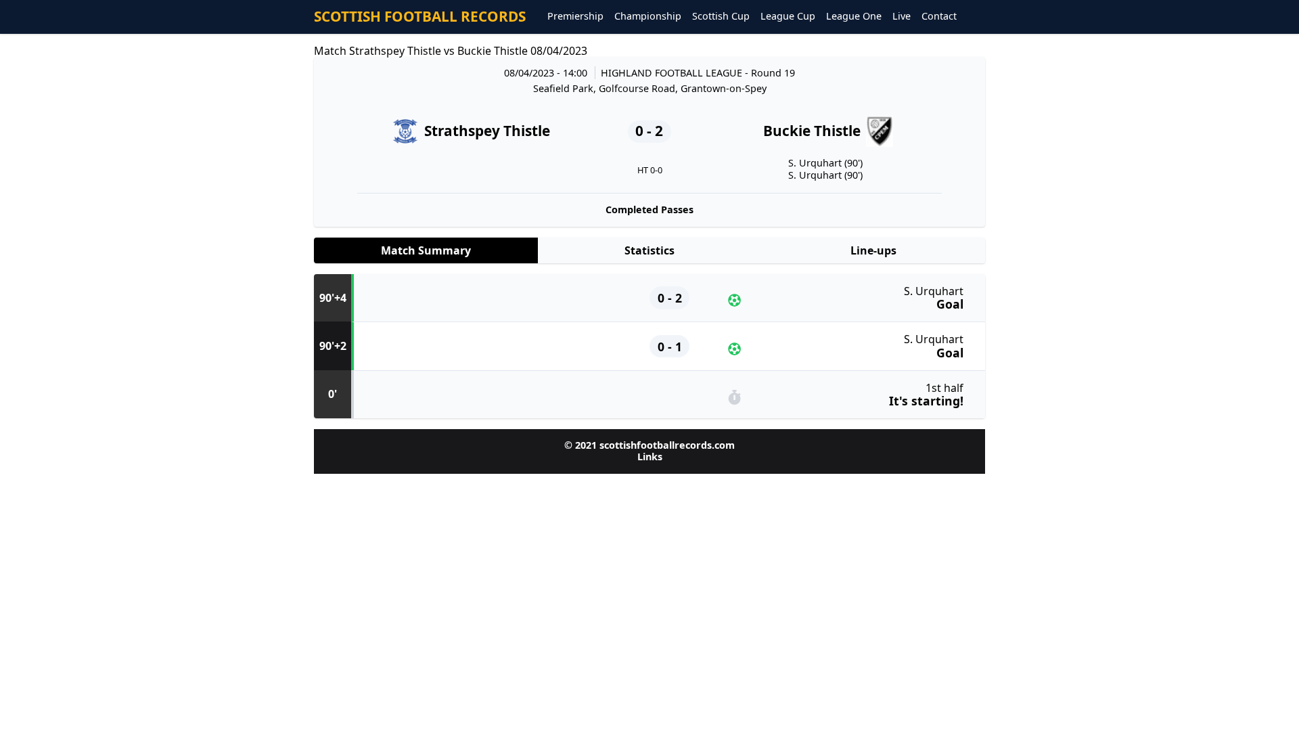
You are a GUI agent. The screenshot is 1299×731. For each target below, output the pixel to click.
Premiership (575, 16)
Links (649, 456)
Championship (647, 16)
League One (854, 16)
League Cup (787, 16)
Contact (939, 16)
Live (901, 16)
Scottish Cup (721, 16)
